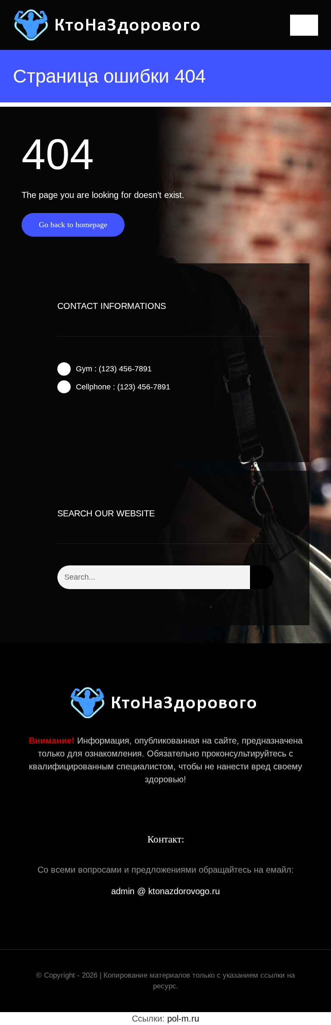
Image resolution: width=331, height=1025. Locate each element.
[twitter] (73, 416)
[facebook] (59, 416)
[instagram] (87, 416)
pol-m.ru (183, 1018)
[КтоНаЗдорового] (109, 13)
